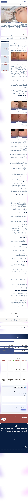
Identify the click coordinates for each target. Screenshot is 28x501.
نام (25, 403)
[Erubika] (4, 419)
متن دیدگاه (25, 395)
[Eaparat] (4, 420)
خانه (26, 4)
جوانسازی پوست (22, 43)
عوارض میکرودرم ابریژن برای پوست (4, 65)
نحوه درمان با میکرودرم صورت (5, 54)
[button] (22, 1)
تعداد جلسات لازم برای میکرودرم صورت (5, 62)
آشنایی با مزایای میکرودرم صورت (4, 59)
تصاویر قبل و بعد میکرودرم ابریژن (4, 46)
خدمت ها (25, 4)
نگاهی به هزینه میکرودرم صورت (5, 67)
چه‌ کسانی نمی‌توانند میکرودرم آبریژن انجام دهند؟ (5, 51)
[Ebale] (5, 419)
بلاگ (14, 439)
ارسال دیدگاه (24, 409)
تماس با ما (14, 442)
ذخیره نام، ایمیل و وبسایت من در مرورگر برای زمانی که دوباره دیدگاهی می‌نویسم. (17, 407)
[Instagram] (2, 419)
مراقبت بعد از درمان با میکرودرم (5, 57)
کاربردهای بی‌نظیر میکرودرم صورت (4, 49)
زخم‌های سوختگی (18, 48)
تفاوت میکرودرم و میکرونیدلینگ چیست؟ (5, 70)
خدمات (14, 436)
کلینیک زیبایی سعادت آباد (24, 208)
